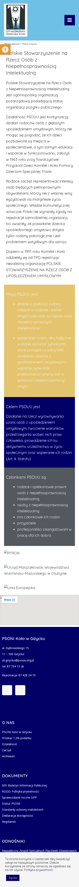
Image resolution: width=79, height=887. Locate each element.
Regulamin (9, 822)
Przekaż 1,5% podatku (16, 738)
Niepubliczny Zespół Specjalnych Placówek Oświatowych (39, 851)
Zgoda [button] (13, 877)
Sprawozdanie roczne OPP (19, 797)
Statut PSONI (11, 803)
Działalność (9, 744)
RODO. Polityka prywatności (20, 791)
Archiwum (8, 756)
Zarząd (6, 750)
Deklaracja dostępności (17, 815)
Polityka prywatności (38, 870)
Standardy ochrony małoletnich (22, 809)
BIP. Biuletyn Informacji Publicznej (24, 785)
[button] (5, 49)
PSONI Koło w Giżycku (17, 732)
